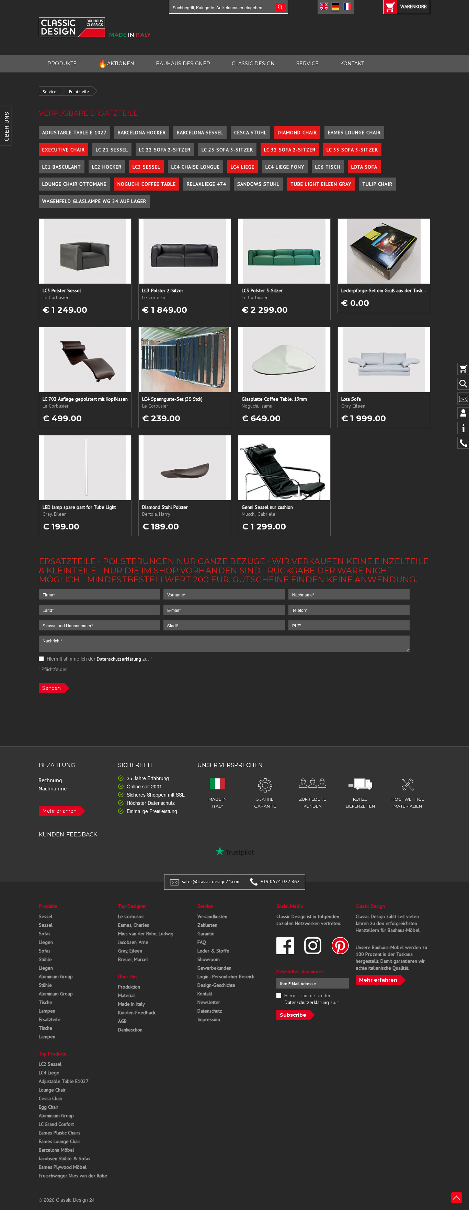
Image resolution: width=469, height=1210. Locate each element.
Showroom (208, 959)
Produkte (48, 906)
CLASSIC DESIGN (253, 63)
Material (126, 995)
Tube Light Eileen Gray (320, 184)
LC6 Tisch (327, 167)
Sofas (44, 934)
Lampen (47, 1011)
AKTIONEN (116, 63)
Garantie (206, 934)
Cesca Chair (50, 1098)
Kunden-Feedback (136, 1012)
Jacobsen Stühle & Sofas (64, 1158)
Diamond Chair (297, 132)
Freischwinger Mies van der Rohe (73, 1176)
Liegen (46, 942)
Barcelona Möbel (56, 1150)
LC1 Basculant (61, 167)
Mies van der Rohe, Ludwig (145, 934)
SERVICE (307, 63)
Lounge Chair (52, 1090)
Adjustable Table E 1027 (74, 132)
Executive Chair (63, 150)
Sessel (46, 916)
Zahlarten (207, 925)
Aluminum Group (56, 976)
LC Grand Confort (56, 1124)
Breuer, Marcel (133, 959)
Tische (45, 1002)
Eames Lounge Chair (354, 132)
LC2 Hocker (107, 167)
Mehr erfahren (59, 811)
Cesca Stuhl (250, 132)
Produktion (129, 987)
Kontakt (204, 994)
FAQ (201, 942)
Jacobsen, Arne (133, 942)
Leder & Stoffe (213, 951)
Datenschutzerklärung (119, 659)
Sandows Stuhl (258, 184)
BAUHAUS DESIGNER (183, 63)
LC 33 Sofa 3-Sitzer (352, 150)
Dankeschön (130, 1030)
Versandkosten (212, 916)
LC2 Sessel (50, 1064)
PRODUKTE (62, 63)
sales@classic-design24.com (211, 881)
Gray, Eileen (130, 951)
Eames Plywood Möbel (63, 1167)
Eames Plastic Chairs (59, 1133)
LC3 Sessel (146, 167)
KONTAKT (352, 63)
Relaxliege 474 (206, 184)
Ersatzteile (79, 91)
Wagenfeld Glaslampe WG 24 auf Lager (94, 201)
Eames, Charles (133, 925)
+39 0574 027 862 (280, 881)
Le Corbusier (131, 916)
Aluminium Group (56, 1115)
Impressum (208, 1019)
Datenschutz (209, 1011)
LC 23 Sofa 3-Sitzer (227, 150)
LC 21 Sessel (112, 150)
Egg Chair (48, 1107)
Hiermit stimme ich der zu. (98, 658)
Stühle (45, 959)
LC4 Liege (242, 167)
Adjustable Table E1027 (64, 1081)
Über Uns (127, 976)
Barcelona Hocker (142, 132)
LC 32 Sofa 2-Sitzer (290, 150)
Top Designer (132, 906)
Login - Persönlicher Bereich (225, 976)
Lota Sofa (364, 167)
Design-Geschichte (216, 985)
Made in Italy (131, 1004)
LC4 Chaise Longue (195, 167)
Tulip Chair (377, 184)
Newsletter (208, 1002)
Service (49, 91)
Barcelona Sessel (200, 132)
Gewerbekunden (214, 968)
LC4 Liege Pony (284, 167)
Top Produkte (53, 1054)
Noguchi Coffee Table (146, 184)
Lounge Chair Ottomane (74, 184)
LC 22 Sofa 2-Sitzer (165, 150)
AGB (122, 1021)
